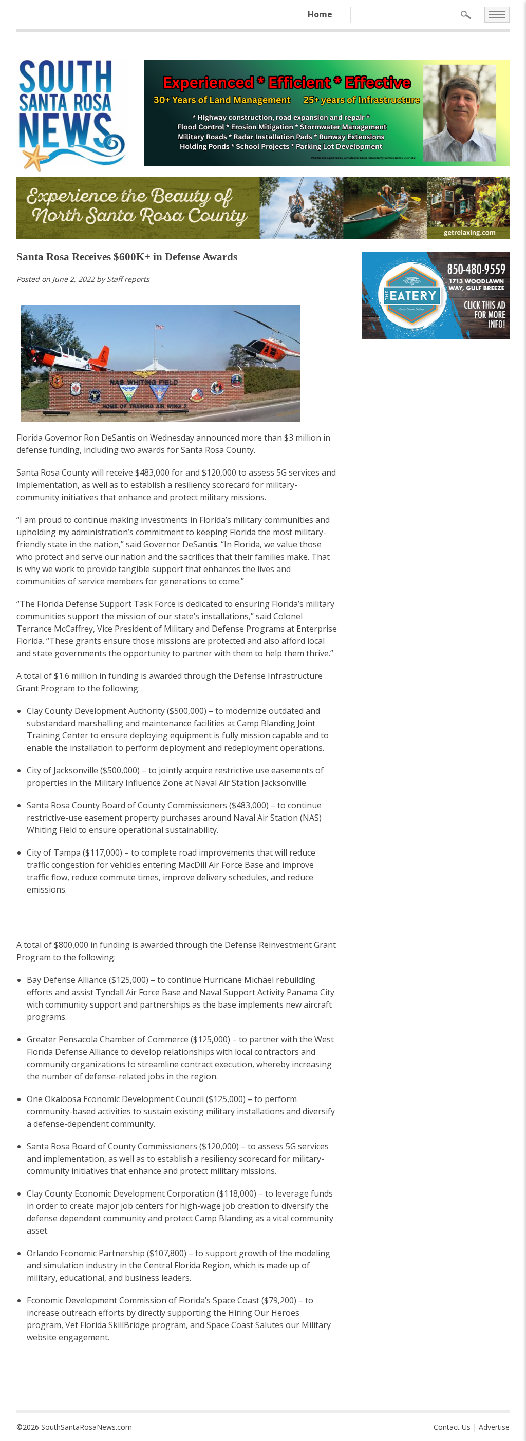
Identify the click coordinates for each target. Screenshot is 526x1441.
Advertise (494, 1427)
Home (320, 14)
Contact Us (452, 1427)
